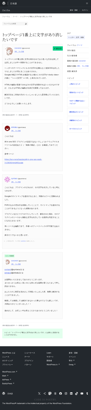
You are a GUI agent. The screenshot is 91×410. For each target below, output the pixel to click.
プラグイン (28, 360)
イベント (72, 357)
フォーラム (6, 10)
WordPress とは (8, 353)
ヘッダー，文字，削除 (76, 37)
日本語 (10, 393)
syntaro (8, 269)
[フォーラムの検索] (26, 23)
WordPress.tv (53, 364)
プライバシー (7, 364)
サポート (50, 357)
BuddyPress (8, 383)
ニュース (5, 357)
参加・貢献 (73, 353)
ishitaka (8, 273)
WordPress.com (9, 372)
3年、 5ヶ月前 (19, 51)
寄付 (72, 360)
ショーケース (29, 353)
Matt (5, 376)
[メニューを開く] (87, 3)
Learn (49, 353)
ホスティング (7, 360)
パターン (28, 364)
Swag (72, 364)
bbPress (6, 380)
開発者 (49, 360)
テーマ (15, 16)
